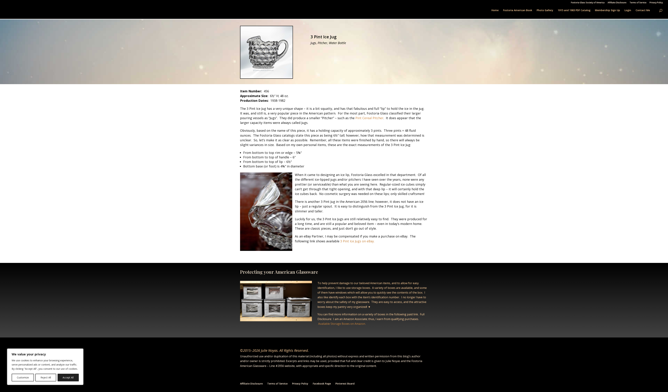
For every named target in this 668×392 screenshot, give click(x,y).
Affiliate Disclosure (617, 3)
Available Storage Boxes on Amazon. (342, 324)
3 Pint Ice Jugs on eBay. (357, 241)
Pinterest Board (345, 383)
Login (628, 10)
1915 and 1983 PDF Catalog (574, 10)
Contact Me (643, 10)
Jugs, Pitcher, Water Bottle (328, 43)
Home (495, 10)
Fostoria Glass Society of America (588, 3)
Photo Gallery (545, 10)
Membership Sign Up (607, 10)
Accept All (68, 377)
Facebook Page (322, 383)
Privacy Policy (656, 3)
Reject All (46, 377)
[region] (45, 366)
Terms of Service (638, 3)
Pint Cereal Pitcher (369, 118)
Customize (23, 377)
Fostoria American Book (517, 10)
